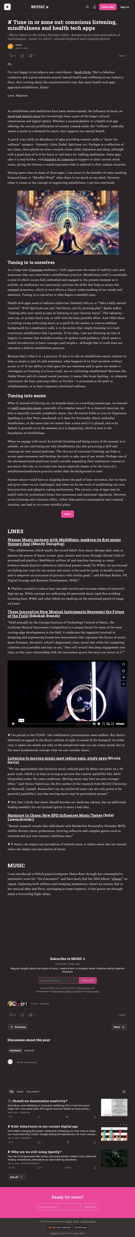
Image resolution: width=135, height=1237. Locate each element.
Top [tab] (11, 1091)
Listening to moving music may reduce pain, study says (57, 758)
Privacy (68, 1221)
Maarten (25, 1112)
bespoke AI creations (59, 159)
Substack (54, 1233)
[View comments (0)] (22, 56)
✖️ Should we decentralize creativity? (37, 1101)
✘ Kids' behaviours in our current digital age (43, 1126)
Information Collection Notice (66, 991)
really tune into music (26, 408)
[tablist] (22, 1050)
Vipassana (36, 270)
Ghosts (117, 879)
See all (14, 1177)
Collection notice (88, 1221)
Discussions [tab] (33, 1091)
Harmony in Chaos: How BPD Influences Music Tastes (55, 815)
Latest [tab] (20, 1091)
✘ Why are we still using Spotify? (34, 1152)
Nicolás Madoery (30, 1163)
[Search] (87, 7)
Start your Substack (61, 1227)
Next (117, 1027)
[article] (67, 1108)
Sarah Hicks (82, 72)
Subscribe (108, 7)
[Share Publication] (94, 7)
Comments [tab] (15, 1050)
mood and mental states (24, 116)
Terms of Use (83, 988)
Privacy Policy (92, 991)
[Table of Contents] (3, 618)
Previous (20, 1027)
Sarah (18, 45)
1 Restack (44, 1003)
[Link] (3, 262)
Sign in (125, 7)
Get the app (80, 1227)
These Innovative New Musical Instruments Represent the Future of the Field (66, 613)
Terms (76, 1221)
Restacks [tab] (29, 1050)
